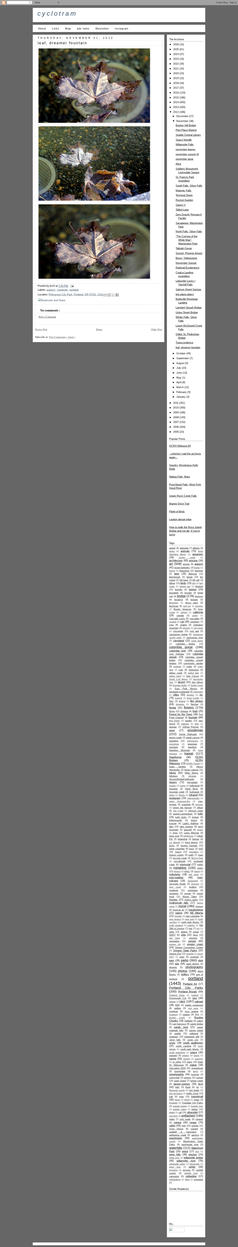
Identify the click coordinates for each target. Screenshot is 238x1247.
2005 (176, 431)
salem (200, 1021)
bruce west (191, 602)
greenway (192, 744)
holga (182, 786)
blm (194, 583)
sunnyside (174, 1077)
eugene (178, 698)
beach (172, 571)
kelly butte (181, 817)
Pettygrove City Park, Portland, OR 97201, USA (76, 294)
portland (74, 289)
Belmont (193, 574)
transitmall (197, 1096)
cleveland (178, 640)
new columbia (192, 916)
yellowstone (175, 1179)
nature (178, 912)
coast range (197, 641)
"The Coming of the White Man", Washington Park (187, 240)
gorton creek (175, 737)
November (182, 120)
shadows (173, 1036)
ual (180, 1112)
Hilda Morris (191, 773)
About (42, 28)
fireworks (180, 704)
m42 (201, 848)
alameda (184, 548)
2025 (176, 49)
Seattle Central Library (188, 134)
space (193, 1052)
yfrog (187, 1179)
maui (200, 855)
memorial (185, 864)
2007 (176, 421)
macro (178, 852)
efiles (176, 694)
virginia (194, 1125)
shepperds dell (191, 1036)
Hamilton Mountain (179, 750)
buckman (173, 606)
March (180, 387)
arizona (193, 560)
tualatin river (197, 1106)
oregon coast (195, 944)
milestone (174, 874)
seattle (177, 1033)
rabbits (172, 1002)
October (181, 353)
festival (182, 701)
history (173, 782)
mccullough (179, 861)
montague (193, 890)
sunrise (187, 1077)
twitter (172, 1112)
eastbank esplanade (179, 691)
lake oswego (186, 826)
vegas (193, 1122)
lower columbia (177, 848)
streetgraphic (176, 1074)
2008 (176, 417)
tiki (197, 1087)
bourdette (174, 593)
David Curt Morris (178, 679)
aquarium (197, 554)
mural (182, 906)
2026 (176, 44)
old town (174, 938)
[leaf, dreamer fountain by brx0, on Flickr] (94, 123)
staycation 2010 (177, 1068)
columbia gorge (181, 647)
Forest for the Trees (180, 714)
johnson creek (195, 810)
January (181, 396)
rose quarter (191, 1011)
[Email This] (105, 295)
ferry (171, 701)
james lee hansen (182, 807)
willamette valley (177, 1164)
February (181, 392)
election (190, 695)
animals (185, 551)
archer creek (187, 557)
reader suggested (194, 1005)
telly (177, 1087)
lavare (200, 830)
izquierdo (62, 289)
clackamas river (194, 637)
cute (181, 670)
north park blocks (190, 922)
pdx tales (83, 28)
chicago (186, 628)
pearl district (192, 964)
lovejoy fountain (189, 845)
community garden (193, 663)
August (180, 363)
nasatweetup (196, 909)
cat (182, 621)
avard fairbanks (182, 567)
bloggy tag (185, 586)
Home (99, 329)
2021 (176, 68)
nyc (198, 928)
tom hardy (194, 1090)
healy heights (177, 766)
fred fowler (174, 721)
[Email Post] (71, 285)
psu (195, 998)
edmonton (198, 692)
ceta (171, 625)
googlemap (195, 730)
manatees (194, 852)
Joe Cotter (178, 811)
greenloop (174, 744)
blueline (199, 586)
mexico (177, 871)
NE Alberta (196, 912)
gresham (173, 747)
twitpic (194, 1109)
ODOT (172, 935)
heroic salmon (191, 770)
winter (192, 1166)
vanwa (177, 1122)
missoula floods (177, 884)
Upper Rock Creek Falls (183, 495)
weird (185, 1151)
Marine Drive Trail (179, 503)
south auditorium (193, 1042)
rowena (186, 1014)
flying (172, 711)
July (179, 367)
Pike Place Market (186, 130)
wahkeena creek (177, 1135)
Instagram (121, 28)
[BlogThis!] (109, 295)
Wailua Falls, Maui (179, 476)
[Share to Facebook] (117, 295)
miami (197, 871)
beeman (199, 570)
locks (172, 845)
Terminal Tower (184, 195)
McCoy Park (197, 858)
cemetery (194, 621)
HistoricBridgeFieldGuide (181, 779)
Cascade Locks (177, 618)
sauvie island (196, 1030)
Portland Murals (187, 991)
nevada (178, 916)
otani (181, 957)
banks (197, 567)
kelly (200, 813)
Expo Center (193, 698)
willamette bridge (193, 1157)
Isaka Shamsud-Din (179, 801)
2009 (176, 412)
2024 (176, 54)
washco (195, 1135)
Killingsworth (175, 820)
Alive (178, 163)
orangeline (174, 941)
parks (185, 960)
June (179, 372)
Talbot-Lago (182, 209)
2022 (176, 63)
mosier (187, 893)
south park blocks (189, 1049)
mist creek (175, 887)
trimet (187, 1100)
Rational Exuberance (187, 267)
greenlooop (192, 741)
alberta (196, 548)
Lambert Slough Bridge (189, 307)
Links (55, 28)
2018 (176, 83)
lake (171, 826)
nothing (191, 925)
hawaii (188, 753)
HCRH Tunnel (193, 763)
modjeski (173, 890)
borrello (178, 589)
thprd (187, 1087)
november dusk (184, 158)
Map (68, 28)
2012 (176, 111)
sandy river (181, 1027)
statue (193, 1064)
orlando (190, 954)
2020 (176, 73)
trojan (196, 1099)
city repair (198, 628)
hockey (172, 786)
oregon (192, 941)
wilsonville (194, 1164)
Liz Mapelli (174, 842)
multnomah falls (178, 902)
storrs (195, 1071)
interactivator (193, 798)
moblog (192, 887)
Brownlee (173, 603)
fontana (184, 711)
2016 (176, 92)
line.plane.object (185, 294)
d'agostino (194, 670)
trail (171, 1096)
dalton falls (193, 673)
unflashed (188, 1115)
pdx (177, 963)
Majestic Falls (183, 190)
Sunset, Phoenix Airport (189, 253)
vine (184, 1125)
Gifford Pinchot (191, 727)
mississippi (193, 881)
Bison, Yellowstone (186, 258)
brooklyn (178, 599)
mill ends (194, 874)
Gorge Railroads (188, 734)
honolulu (173, 788)
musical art (178, 910)
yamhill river (191, 1173)
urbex (172, 1119)
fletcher (194, 704)
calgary (184, 612)
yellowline (191, 1176)
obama (184, 932)
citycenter (178, 631)
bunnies (199, 606)
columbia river (177, 650)
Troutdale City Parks (192, 1103)
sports (196, 1055)
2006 (176, 426)
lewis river (174, 836)
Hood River (191, 788)
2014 (176, 102)
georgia (172, 727)
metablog (179, 868)
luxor (191, 848)
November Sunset (186, 262)
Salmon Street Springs (188, 289)
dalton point (175, 676)
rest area (193, 1008)
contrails (177, 666)
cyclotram (57, 13)
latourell (188, 829)
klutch (194, 820)
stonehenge (197, 1068)
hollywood (194, 785)
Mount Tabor (190, 896)
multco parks (191, 899)
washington (175, 1138)
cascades (194, 618)
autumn (51, 289)
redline (177, 1008)
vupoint (194, 1129)
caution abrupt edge (180, 519)
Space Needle (184, 139)
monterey (174, 893)
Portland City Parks (186, 988)
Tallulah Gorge (184, 248)
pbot (200, 960)
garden (188, 720)
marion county (176, 855)
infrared (193, 794)
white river (174, 1158)
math (190, 855)
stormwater (179, 1071)
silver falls (175, 1039)
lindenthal (182, 839)
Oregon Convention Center (189, 947)
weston (193, 1154)
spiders (185, 1055)
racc (182, 1001)
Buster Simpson (182, 609)
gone (172, 730)
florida (172, 707)
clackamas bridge (178, 634)
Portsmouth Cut (177, 998)
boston (193, 589)
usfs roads (185, 1119)
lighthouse (188, 836)
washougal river (190, 1144)
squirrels (199, 1059)
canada (180, 615)
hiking (172, 772)
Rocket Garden (184, 200)
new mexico (175, 919)
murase (199, 906)
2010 (176, 407)
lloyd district (191, 842)
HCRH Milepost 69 (180, 445)
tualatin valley (179, 1109)
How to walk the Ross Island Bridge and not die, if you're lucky (185, 531)
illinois (182, 795)
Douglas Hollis (180, 685)
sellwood (193, 1033)
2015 (176, 97)
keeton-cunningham (183, 814)
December (182, 116)
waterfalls (175, 1148)
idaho (172, 795)
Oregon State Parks (185, 950)
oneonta (193, 938)
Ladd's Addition (191, 823)
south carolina (183, 1046)
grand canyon (192, 737)
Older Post (156, 329)
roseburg (173, 1014)
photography (194, 967)
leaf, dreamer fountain (62, 43)
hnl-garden (192, 782)
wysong (186, 1170)
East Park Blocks (186, 688)
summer (195, 1074)
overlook (194, 957)
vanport (199, 1119)
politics (185, 974)
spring (172, 1058)
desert (181, 682)
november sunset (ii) (187, 154)
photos (182, 971)
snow (172, 1042)
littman (195, 839)
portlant (194, 995)
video (172, 1125)
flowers (189, 707)
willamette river (186, 1160)
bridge (181, 596)
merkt (200, 864)
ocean (196, 932)
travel (177, 1100)
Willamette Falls (185, 144)
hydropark (194, 792)
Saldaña (188, 1021)
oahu (171, 932)
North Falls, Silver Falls (189, 231)
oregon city (175, 944)
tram (181, 1096)
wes (197, 1151)
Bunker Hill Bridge (186, 125)
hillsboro (173, 776)
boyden (188, 593)
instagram (175, 798)
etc (201, 694)
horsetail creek (177, 792)
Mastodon (102, 28)
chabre (183, 625)
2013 (176, 107)
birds (183, 583)
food (195, 711)
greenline (173, 741)
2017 (176, 87)
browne (194, 599)
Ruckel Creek (177, 1018)
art (171, 564)
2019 (176, 78)
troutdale (173, 1103)
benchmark (174, 577)
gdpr (197, 724)
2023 (176, 58)
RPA (197, 1014)
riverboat (173, 1011)
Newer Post (41, 329)
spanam (173, 1055)
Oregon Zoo (175, 953)
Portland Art (190, 983)
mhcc (187, 871)
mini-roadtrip (176, 877)
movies (173, 899)
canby (195, 615)
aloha (172, 551)
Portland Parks (177, 995)
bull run (187, 606)
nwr (190, 928)
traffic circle (192, 1093)
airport (172, 548)
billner (172, 583)
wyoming (173, 1170)
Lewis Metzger (191, 833)
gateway (185, 724)
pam (171, 960)
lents (175, 833)
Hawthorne (175, 757)
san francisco (179, 1024)
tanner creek (196, 1080)
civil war (194, 631)
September (183, 358)
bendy (190, 577)
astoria (186, 564)
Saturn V (181, 204)
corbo (189, 666)
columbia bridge (185, 644)
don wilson (197, 682)
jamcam (199, 804)
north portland (176, 925)
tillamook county (177, 1090)
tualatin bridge (180, 1106)
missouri (195, 884)
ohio (183, 934)
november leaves (185, 149)
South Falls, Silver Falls (189, 185)
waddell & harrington (182, 1132)
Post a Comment (47, 316)
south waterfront (177, 1052)
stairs (189, 1062)
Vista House (176, 1129)
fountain (193, 717)
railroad (199, 1001)
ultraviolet (192, 1112)
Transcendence (184, 342)
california (198, 612)
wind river (175, 1167)
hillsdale (192, 776)
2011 (176, 402)
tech (200, 1083)
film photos (196, 701)
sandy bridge (196, 1024)
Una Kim (173, 1116)
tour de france (175, 1093)
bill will (196, 580)
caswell (172, 622)
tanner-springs (182, 1083)
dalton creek (175, 673)
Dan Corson (192, 676)
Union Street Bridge (187, 312)
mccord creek (180, 858)
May (179, 377)
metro (200, 868)
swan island (180, 1080)
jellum (200, 807)
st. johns (176, 1062)
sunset (199, 1077)
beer (176, 573)
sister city (192, 1039)
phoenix (173, 967)
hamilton (192, 747)
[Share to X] (113, 295)
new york (189, 919)
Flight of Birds (177, 511)
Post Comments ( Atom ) (62, 337)
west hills (175, 1154)
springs (186, 1059)
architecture (176, 560)
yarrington (174, 1176)
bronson (199, 596)
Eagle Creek (197, 685)
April (179, 382)
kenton (195, 817)
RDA (177, 1005)
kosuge (172, 823)
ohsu (195, 935)
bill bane (184, 580)
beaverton (184, 570)
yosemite (198, 1179)
